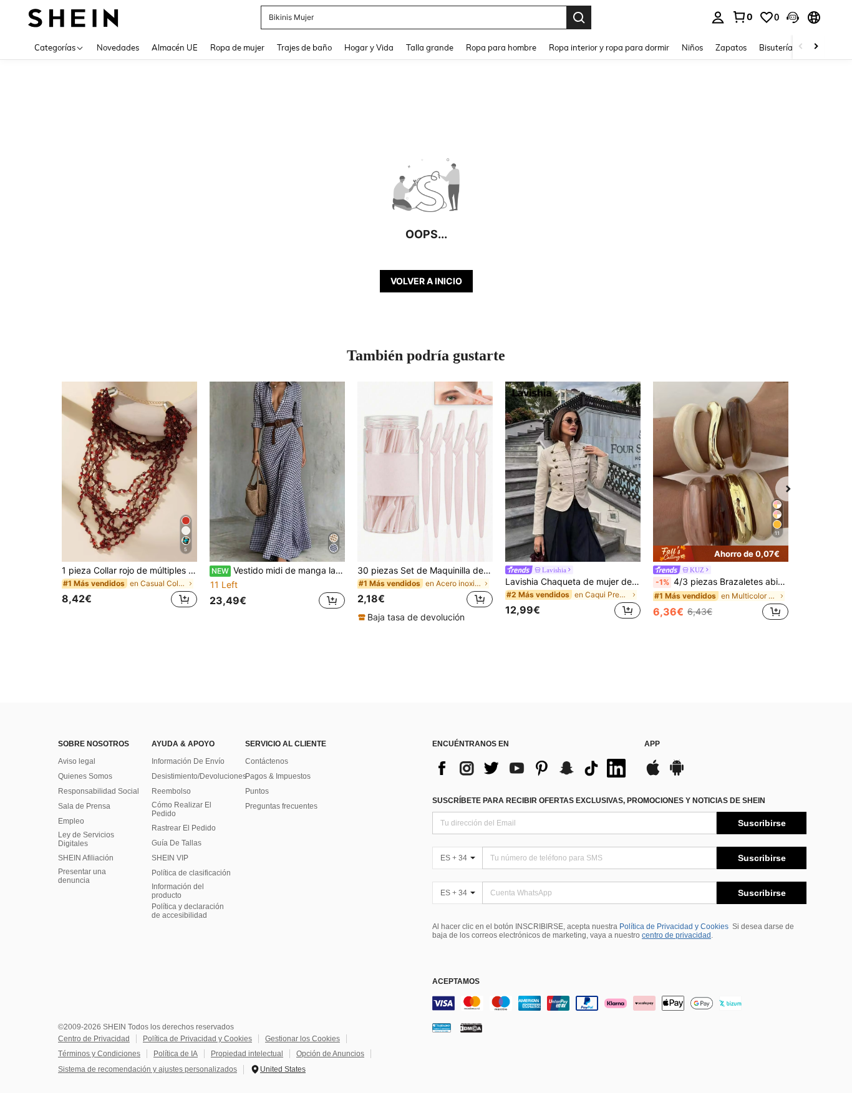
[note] (412, 617)
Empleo (71, 821)
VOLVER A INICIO (426, 281)
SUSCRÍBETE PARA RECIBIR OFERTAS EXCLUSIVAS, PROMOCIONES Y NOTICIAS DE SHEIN (598, 800)
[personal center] (717, 17)
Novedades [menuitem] (118, 47)
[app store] (653, 773)
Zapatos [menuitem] (731, 47)
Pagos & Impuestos (278, 776)
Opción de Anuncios (330, 1053)
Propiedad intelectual (247, 1053)
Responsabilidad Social (98, 791)
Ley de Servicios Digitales (86, 839)
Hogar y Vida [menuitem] (369, 47)
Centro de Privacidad (94, 1038)
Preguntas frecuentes (281, 806)
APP (652, 744)
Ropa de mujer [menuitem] (237, 47)
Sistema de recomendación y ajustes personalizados (147, 1069)
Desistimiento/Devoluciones (199, 776)
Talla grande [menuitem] (429, 47)
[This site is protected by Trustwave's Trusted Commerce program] (441, 1027)
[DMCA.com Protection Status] (471, 1027)
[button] (792, 17)
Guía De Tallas (176, 843)
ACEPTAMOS (456, 982)
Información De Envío (188, 761)
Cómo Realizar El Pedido (181, 809)
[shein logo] (73, 17)
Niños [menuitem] (692, 47)
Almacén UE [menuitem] (175, 47)
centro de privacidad (676, 935)
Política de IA (175, 1053)
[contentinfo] (619, 1003)
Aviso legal (76, 761)
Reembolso (171, 791)
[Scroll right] (815, 47)
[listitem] (129, 502)
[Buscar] (578, 17)
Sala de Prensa (84, 806)
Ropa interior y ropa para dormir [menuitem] (609, 47)
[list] (532, 768)
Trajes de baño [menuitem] (304, 47)
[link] (742, 16)
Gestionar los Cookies (302, 1038)
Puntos (257, 791)
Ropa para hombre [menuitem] (501, 47)
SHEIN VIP (170, 858)
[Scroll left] (800, 47)
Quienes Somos (85, 776)
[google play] (676, 773)
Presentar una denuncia (82, 876)
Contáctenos (266, 761)
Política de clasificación (191, 873)
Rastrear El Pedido (184, 828)
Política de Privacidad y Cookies (674, 926)
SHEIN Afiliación (86, 858)
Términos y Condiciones (99, 1053)
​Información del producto (178, 891)
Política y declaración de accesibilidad (188, 911)
